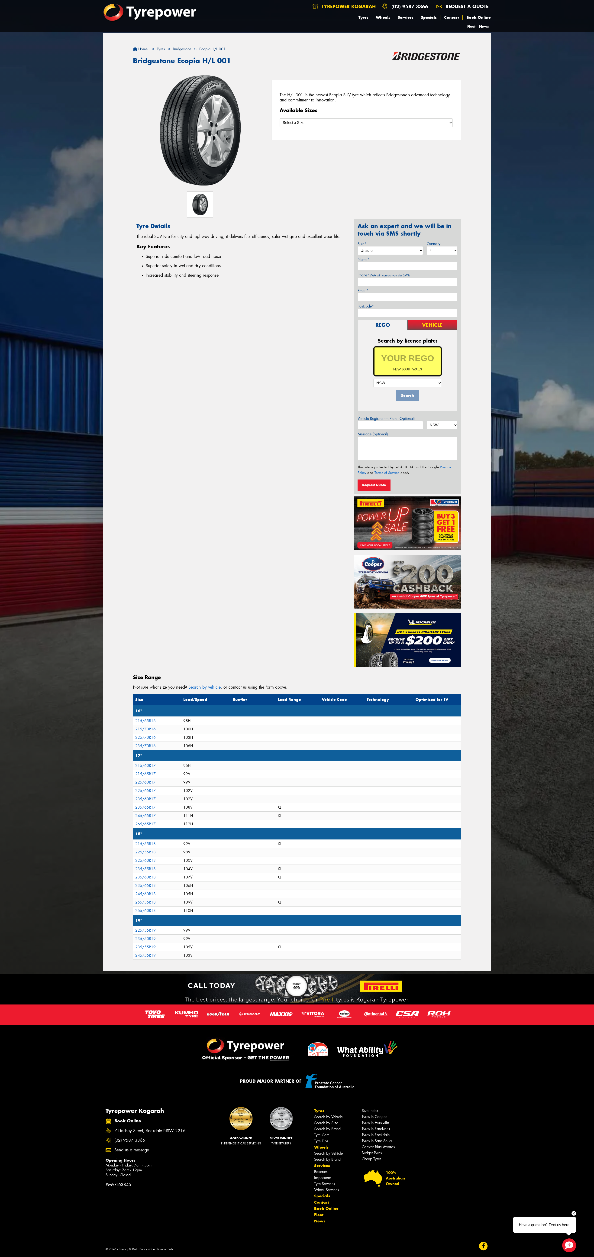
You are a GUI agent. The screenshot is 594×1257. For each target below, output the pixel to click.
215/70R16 (145, 729)
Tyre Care (321, 1135)
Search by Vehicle (328, 1116)
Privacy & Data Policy (133, 1249)
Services (405, 17)
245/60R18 (145, 893)
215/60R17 (145, 765)
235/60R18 (145, 877)
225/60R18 (145, 860)
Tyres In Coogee (374, 1116)
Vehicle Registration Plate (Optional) (386, 418)
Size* (362, 243)
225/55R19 (145, 930)
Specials (429, 17)
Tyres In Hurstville (375, 1122)
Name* (363, 259)
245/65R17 (145, 815)
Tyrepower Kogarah (348, 6)
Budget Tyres (372, 1152)
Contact (451, 17)
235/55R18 (145, 868)
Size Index (370, 1110)
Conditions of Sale (161, 1249)
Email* (363, 290)
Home (142, 49)
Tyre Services (324, 1183)
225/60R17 (145, 782)
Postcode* (366, 306)
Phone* (384, 275)
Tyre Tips (321, 1141)
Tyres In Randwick (376, 1128)
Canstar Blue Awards (378, 1146)
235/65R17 (145, 807)
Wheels (383, 17)
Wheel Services (326, 1189)
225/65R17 (145, 790)
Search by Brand (327, 1129)
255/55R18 (145, 902)
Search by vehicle (204, 687)
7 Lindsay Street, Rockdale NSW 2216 (149, 1131)
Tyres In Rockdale (376, 1134)
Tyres (363, 17)
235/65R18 (145, 885)
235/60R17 (145, 799)
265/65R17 (145, 824)
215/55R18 (145, 843)
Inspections (322, 1177)
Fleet (471, 26)
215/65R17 (145, 773)
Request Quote (374, 485)
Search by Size (326, 1123)
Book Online (478, 17)
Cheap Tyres (371, 1159)
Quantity (433, 243)
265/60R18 (145, 910)
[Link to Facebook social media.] (483, 1246)
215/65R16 (145, 720)
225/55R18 (145, 852)
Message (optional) (373, 434)
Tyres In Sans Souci (377, 1140)
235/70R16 (145, 745)
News (484, 26)
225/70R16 (145, 737)
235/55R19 (145, 947)
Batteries (320, 1171)
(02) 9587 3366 (409, 6)
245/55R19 (145, 955)
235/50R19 (145, 938)
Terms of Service (386, 472)
